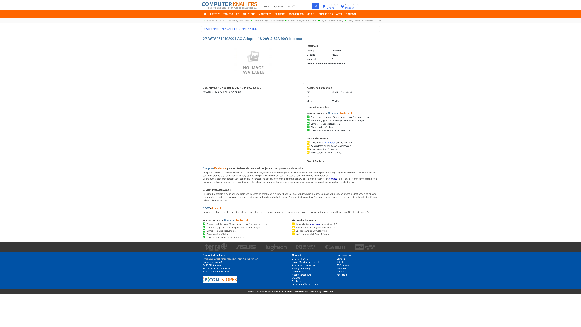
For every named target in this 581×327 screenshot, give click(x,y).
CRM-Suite (327, 291)
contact (333, 178)
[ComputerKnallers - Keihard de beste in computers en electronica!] (205, 14)
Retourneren (298, 271)
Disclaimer (297, 281)
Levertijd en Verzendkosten (305, 284)
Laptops (215, 14)
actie (339, 14)
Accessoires (296, 14)
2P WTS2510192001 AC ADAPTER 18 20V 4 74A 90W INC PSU (230, 29)
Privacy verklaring (301, 268)
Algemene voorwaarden (303, 265)
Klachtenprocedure (301, 274)
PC (237, 14)
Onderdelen (325, 14)
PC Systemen (343, 265)
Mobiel (311, 14)
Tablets (228, 14)
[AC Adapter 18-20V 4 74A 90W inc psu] (253, 62)
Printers (280, 14)
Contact (351, 14)
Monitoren (264, 14)
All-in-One (249, 14)
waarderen (330, 142)
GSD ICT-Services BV (297, 291)
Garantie (296, 278)
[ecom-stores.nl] (220, 279)
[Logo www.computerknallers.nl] (230, 5)
